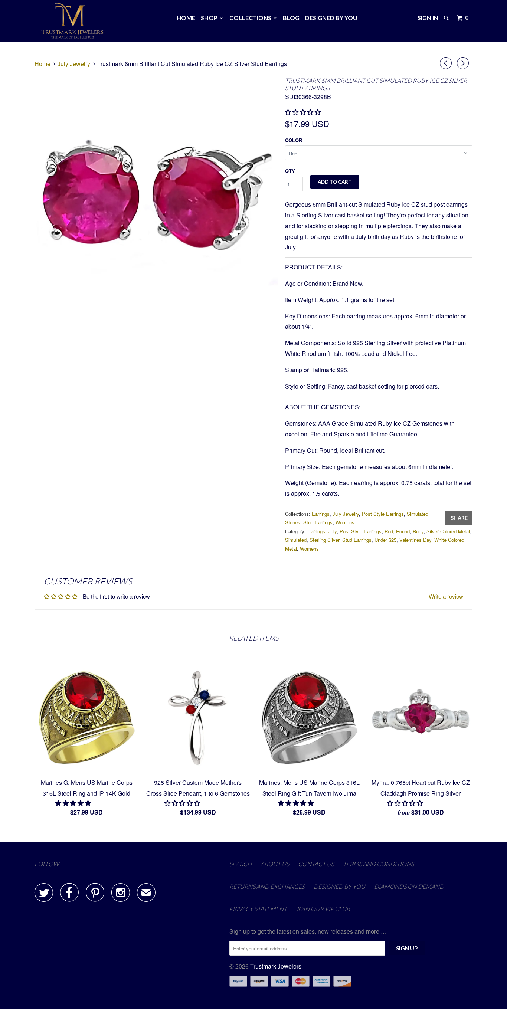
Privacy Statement (258, 908)
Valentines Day (415, 539)
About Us (275, 863)
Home (186, 17)
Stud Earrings (318, 522)
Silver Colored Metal (448, 531)
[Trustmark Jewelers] (73, 21)
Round (403, 531)
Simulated (296, 539)
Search (240, 863)
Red (389, 531)
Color (293, 140)
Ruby (418, 531)
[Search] (446, 17)
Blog (291, 17)
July (332, 531)
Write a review (446, 596)
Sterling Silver (324, 539)
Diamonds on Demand (409, 886)
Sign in (428, 17)
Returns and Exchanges (267, 886)
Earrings (321, 513)
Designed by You (331, 17)
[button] (73, 803)
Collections (251, 17)
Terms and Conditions (378, 863)
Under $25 (385, 539)
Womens (345, 522)
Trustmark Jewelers (275, 966)
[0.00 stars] (303, 112)
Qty (290, 170)
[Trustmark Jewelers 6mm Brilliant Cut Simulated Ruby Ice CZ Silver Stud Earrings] (156, 196)
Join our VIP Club (323, 908)
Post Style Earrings (383, 513)
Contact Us (316, 863)
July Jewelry (346, 513)
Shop (210, 17)
